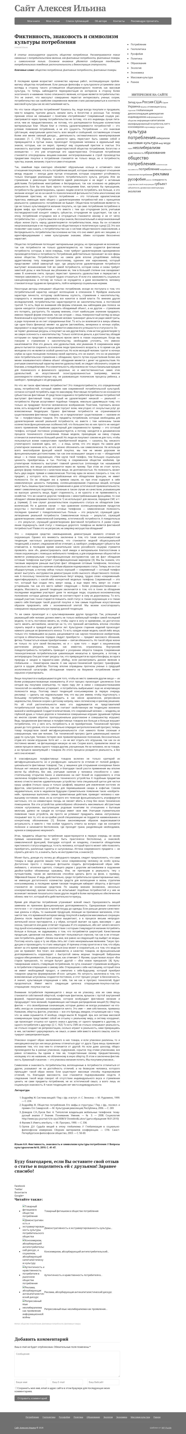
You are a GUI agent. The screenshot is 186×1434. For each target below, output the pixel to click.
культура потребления (142, 134)
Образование (138, 63)
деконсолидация (138, 113)
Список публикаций (77, 21)
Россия (147, 102)
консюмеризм (136, 126)
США (158, 101)
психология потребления (140, 174)
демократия (156, 113)
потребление (149, 169)
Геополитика (138, 49)
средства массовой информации (141, 184)
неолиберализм (146, 147)
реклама (161, 174)
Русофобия (137, 53)
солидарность (159, 179)
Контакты (119, 21)
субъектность (134, 188)
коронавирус (150, 127)
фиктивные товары (72, 1324)
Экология (136, 68)
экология (134, 191)
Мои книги (33, 21)
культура (160, 127)
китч (167, 123)
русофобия (137, 179)
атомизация (153, 106)
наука (130, 148)
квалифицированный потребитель (146, 123)
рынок (149, 180)
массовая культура (143, 143)
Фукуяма (144, 107)
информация (143, 120)
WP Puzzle (166, 1427)
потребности (165, 169)
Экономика (137, 72)
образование (154, 152)
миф (161, 143)
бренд (163, 107)
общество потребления (31, 1324)
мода (166, 143)
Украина (134, 106)
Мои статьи (53, 21)
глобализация (144, 110)
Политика (136, 58)
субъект (161, 184)
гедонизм (131, 110)
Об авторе (101, 21)
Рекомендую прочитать (145, 21)
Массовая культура (142, 77)
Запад (131, 102)
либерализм (163, 138)
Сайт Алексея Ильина (60, 8)
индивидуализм (137, 116)
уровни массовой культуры (152, 188)
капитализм (157, 120)
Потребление (138, 44)
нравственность (136, 153)
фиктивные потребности (53, 1324)
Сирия (165, 102)
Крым (139, 102)
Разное (135, 82)
